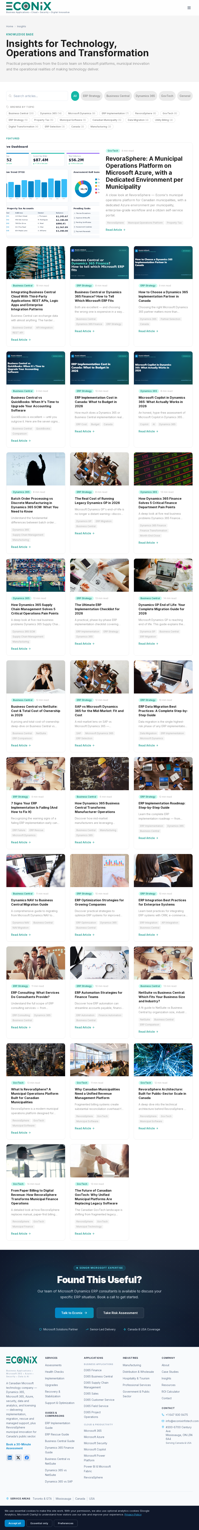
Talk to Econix (71, 1313)
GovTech (167, 95)
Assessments (53, 1365)
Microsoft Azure (94, 1437)
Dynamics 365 (145, 95)
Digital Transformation (23, 126)
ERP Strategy (91, 95)
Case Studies (170, 1371)
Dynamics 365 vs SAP (59, 1481)
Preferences (65, 1523)
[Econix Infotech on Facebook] (26, 1457)
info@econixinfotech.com (179, 1421)
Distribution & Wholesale (138, 1371)
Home (9, 26)
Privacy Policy (133, 1514)
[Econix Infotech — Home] (21, 1360)
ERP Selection (55, 126)
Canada (77, 126)
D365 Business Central (98, 1376)
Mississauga (63, 1498)
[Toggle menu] (189, 7)
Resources (168, 1385)
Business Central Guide (60, 1441)
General (185, 95)
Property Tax (43, 120)
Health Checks (54, 1371)
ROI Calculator (171, 1391)
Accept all (15, 1523)
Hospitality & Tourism (136, 1378)
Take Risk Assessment (120, 1313)
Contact (167, 1398)
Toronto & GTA (42, 1498)
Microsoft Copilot (95, 1449)
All (75, 95)
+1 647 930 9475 (177, 1414)
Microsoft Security (95, 1443)
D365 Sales (91, 1393)
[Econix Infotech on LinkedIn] (9, 1457)
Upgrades (51, 1385)
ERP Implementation (115, 113)
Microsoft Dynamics (81, 113)
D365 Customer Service (99, 1399)
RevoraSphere (145, 113)
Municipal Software (73, 120)
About (165, 1365)
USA (92, 1498)
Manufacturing (101, 126)
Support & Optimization (59, 1402)
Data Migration (138, 120)
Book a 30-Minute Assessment (18, 1446)
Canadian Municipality (107, 120)
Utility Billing (164, 120)
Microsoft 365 (93, 1430)
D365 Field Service (96, 1406)
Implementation (54, 1378)
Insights (166, 1378)
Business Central (118, 95)
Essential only (39, 1523)
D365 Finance (93, 1370)
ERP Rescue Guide (57, 1434)
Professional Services (137, 1385)
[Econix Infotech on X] (18, 1457)
